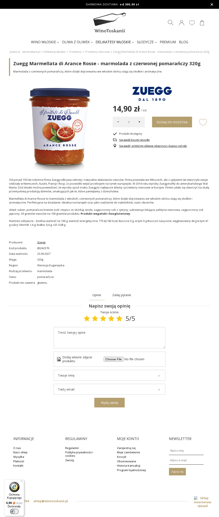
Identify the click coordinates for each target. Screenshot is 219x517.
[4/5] (111, 318)
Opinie (96, 295)
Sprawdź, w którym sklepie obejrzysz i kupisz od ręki (153, 146)
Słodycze (145, 42)
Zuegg (41, 242)
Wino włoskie (43, 42)
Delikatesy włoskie (113, 42)
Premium (168, 42)
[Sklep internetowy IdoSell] (202, 502)
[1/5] (87, 318)
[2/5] (95, 318)
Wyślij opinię (109, 403)
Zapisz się (177, 471)
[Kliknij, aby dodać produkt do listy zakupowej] (203, 122)
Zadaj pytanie (121, 295)
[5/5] (119, 318)
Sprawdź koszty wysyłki (134, 140)
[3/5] (103, 318)
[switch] (14, 511)
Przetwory (75, 52)
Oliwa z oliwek (76, 42)
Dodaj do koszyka (172, 122)
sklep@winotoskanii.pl (50, 501)
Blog (183, 42)
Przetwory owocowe (97, 52)
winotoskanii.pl (31, 52)
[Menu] (21, 482)
